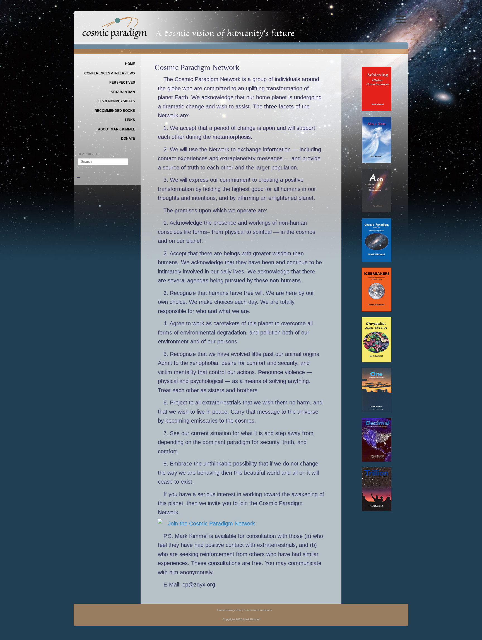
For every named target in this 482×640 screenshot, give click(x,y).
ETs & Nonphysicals (116, 101)
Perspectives (122, 82)
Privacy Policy (234, 610)
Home (130, 64)
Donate (128, 138)
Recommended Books (115, 111)
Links (130, 120)
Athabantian (122, 92)
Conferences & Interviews (109, 73)
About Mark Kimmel (116, 129)
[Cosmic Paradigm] (114, 35)
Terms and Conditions (258, 610)
